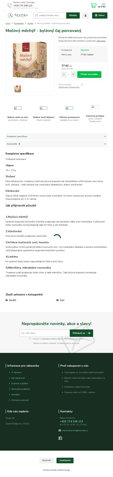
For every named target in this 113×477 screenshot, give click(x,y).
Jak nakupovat (18, 378)
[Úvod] (18, 15)
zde (68, 470)
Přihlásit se (79, 333)
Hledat (73, 15)
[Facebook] (62, 439)
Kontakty (15, 394)
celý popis (101, 41)
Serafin (30, 23)
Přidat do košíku (89, 74)
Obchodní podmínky (20, 389)
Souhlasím (65, 460)
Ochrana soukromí (20, 400)
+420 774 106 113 (22, 5)
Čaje (62, 300)
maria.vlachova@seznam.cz (75, 430)
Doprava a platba (19, 383)
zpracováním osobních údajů (51, 339)
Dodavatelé (19, 23)
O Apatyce (16, 372)
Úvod (8, 23)
